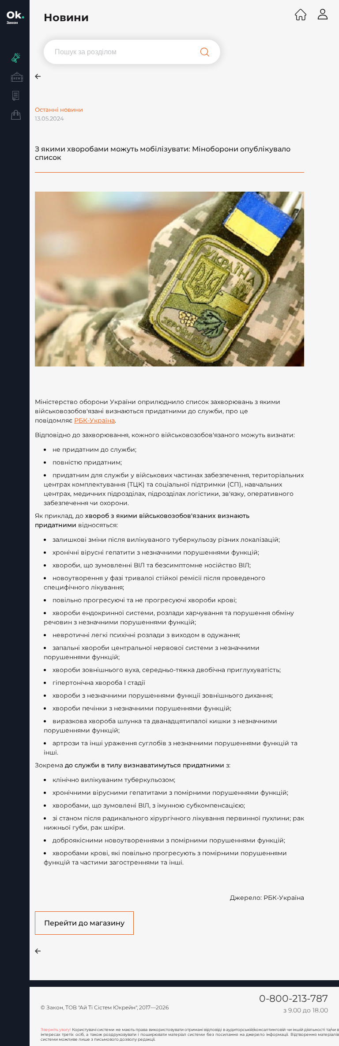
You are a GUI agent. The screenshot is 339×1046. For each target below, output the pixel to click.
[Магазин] (15, 116)
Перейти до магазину (84, 923)
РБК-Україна (94, 420)
